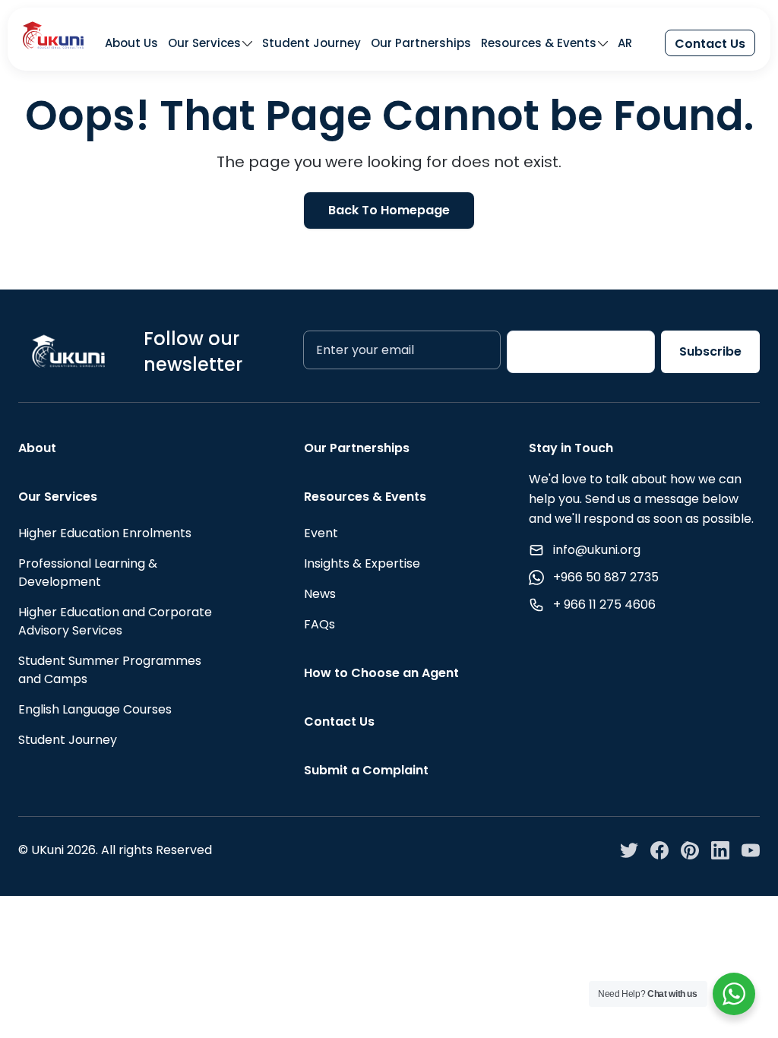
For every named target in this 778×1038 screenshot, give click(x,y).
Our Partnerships (421, 43)
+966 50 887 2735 (606, 577)
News (320, 594)
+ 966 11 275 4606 (604, 604)
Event (321, 533)
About (37, 448)
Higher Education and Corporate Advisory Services (115, 621)
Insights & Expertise (362, 563)
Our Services (204, 43)
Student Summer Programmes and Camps (109, 670)
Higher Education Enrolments (104, 533)
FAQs (319, 624)
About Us (131, 43)
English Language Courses (95, 709)
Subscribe (710, 351)
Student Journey (311, 43)
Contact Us (710, 43)
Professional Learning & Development (87, 572)
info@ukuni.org (596, 550)
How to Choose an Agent (381, 673)
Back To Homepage (389, 210)
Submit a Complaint (366, 770)
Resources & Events (538, 43)
